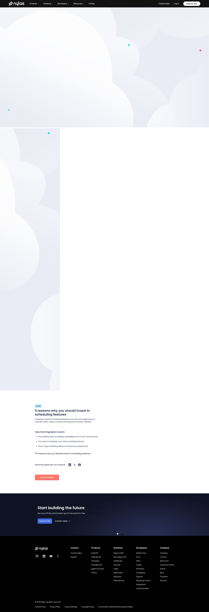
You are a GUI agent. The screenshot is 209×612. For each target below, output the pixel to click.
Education (117, 576)
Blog (162, 572)
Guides (139, 565)
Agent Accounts (97, 569)
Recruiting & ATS (120, 557)
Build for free (191, 4)
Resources (78, 4)
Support (74, 557)
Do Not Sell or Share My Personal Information (116, 607)
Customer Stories (167, 565)
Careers (163, 557)
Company (164, 553)
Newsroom (164, 561)
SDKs (138, 561)
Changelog (140, 572)
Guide (38, 406)
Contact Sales (76, 553)
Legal (116, 569)
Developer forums (143, 580)
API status (140, 569)
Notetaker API (96, 565)
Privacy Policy (55, 607)
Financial (117, 565)
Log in (176, 4)
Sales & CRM (119, 553)
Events (163, 569)
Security (163, 580)
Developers (62, 4)
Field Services (119, 580)
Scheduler (95, 561)
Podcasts (164, 576)
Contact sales (164, 4)
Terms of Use (40, 607)
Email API (94, 553)
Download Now (47, 477)
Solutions (47, 4)
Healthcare (118, 561)
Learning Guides (142, 588)
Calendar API (96, 557)
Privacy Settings (71, 607)
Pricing (91, 4)
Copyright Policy (87, 607)
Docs (138, 557)
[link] (37, 556)
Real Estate (118, 572)
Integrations (141, 584)
